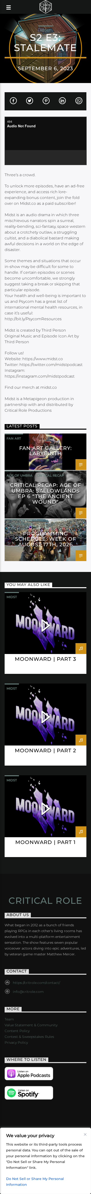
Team (9, 1019)
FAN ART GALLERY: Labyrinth (45, 451)
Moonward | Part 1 (45, 842)
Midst (45, 30)
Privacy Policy (16, 1042)
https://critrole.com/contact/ (36, 983)
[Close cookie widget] (85, 1134)
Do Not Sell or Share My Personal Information (35, 1182)
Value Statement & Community (31, 1025)
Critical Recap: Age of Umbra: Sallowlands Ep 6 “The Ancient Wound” (45, 493)
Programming (20, 524)
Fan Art (14, 438)
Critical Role (45, 900)
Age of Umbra (20, 475)
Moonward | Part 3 (45, 659)
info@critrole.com (28, 991)
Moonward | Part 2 (45, 750)
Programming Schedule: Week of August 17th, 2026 (45, 539)
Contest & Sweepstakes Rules (29, 1036)
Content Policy (17, 1031)
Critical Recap (50, 475)
